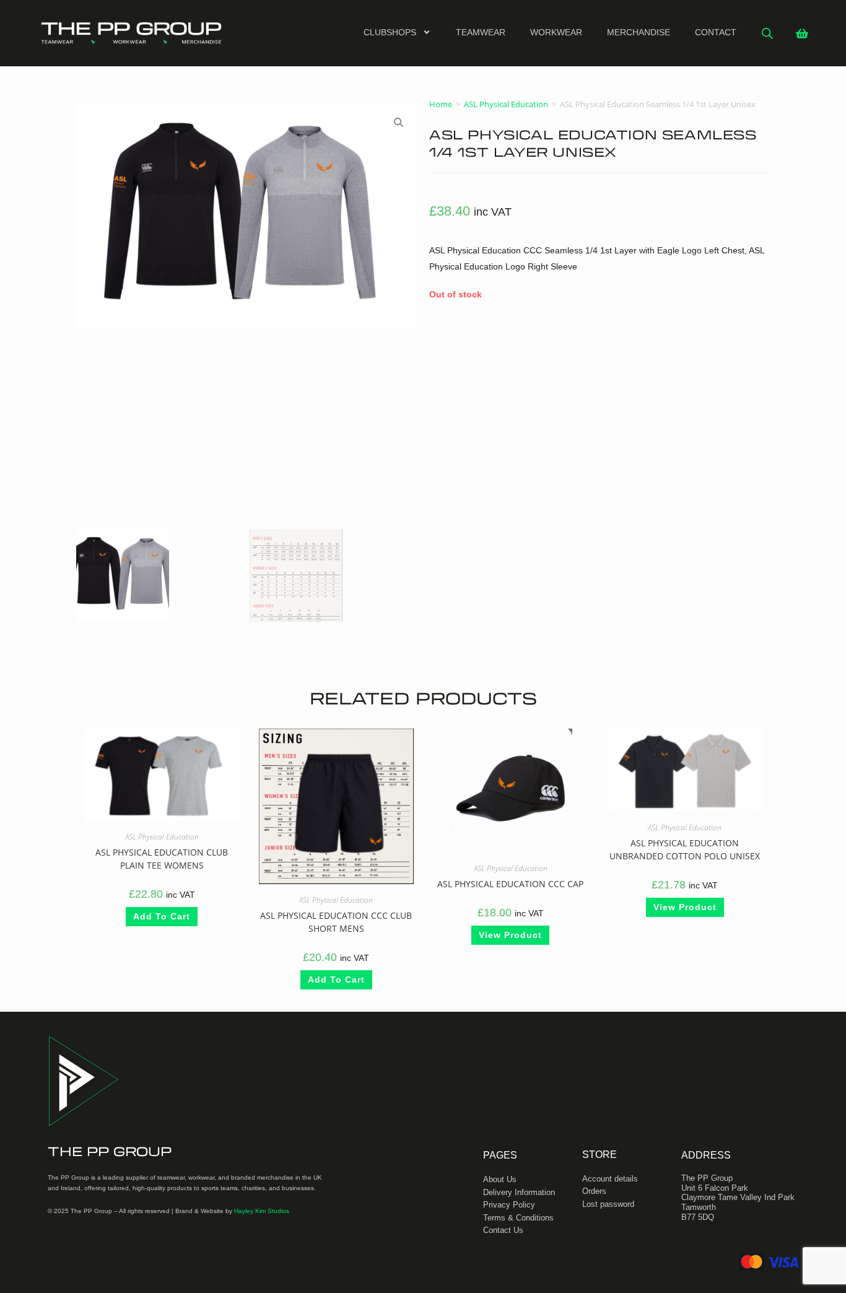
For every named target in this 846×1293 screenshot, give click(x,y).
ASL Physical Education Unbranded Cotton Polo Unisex (684, 850)
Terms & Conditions (518, 1217)
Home (440, 104)
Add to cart (161, 917)
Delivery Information (519, 1192)
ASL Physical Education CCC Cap (510, 884)
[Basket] (802, 33)
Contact (715, 32)
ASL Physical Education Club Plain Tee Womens (161, 859)
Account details (610, 1178)
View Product (510, 935)
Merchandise (638, 32)
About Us (500, 1179)
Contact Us (503, 1230)
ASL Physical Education (506, 104)
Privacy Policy (509, 1204)
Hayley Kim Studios (261, 1211)
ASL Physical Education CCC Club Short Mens (336, 921)
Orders (594, 1191)
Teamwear (480, 32)
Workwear (556, 32)
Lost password (608, 1204)
